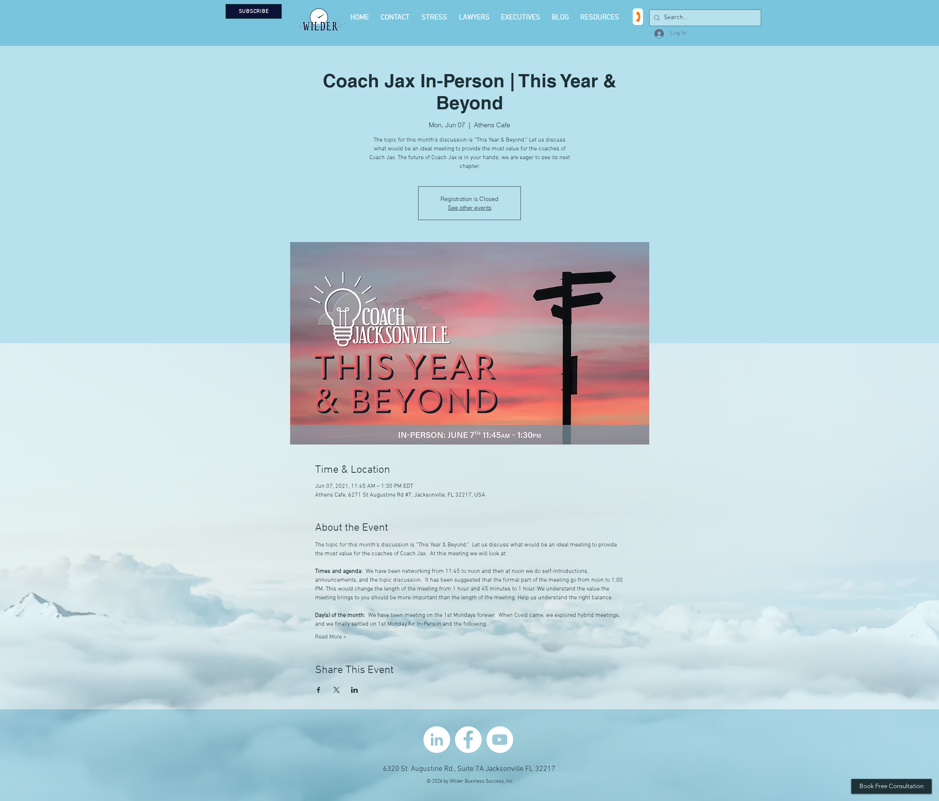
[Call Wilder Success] (638, 16)
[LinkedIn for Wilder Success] (436, 739)
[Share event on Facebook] (318, 690)
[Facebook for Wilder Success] (468, 739)
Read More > (331, 637)
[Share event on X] (336, 690)
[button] (601, 17)
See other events (470, 207)
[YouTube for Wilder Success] (499, 739)
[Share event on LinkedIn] (354, 690)
